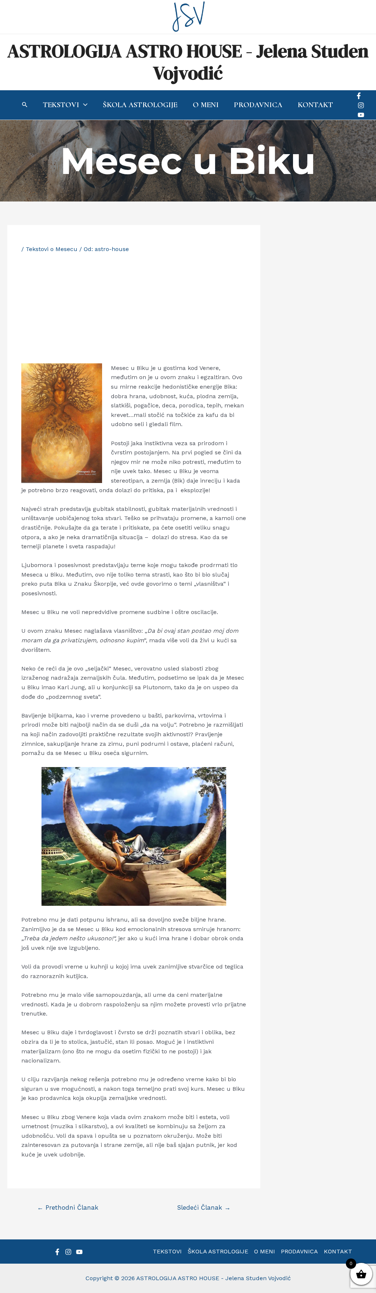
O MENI (264, 1251)
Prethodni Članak (67, 1207)
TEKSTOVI (167, 1251)
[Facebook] (358, 95)
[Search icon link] (25, 105)
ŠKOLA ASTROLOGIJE (218, 1251)
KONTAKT (338, 1251)
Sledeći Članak (204, 1207)
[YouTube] (361, 115)
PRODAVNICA (299, 1251)
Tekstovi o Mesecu (51, 249)
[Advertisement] (133, 308)
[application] (83, 105)
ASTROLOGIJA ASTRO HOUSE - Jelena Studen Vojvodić (188, 62)
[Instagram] (361, 105)
